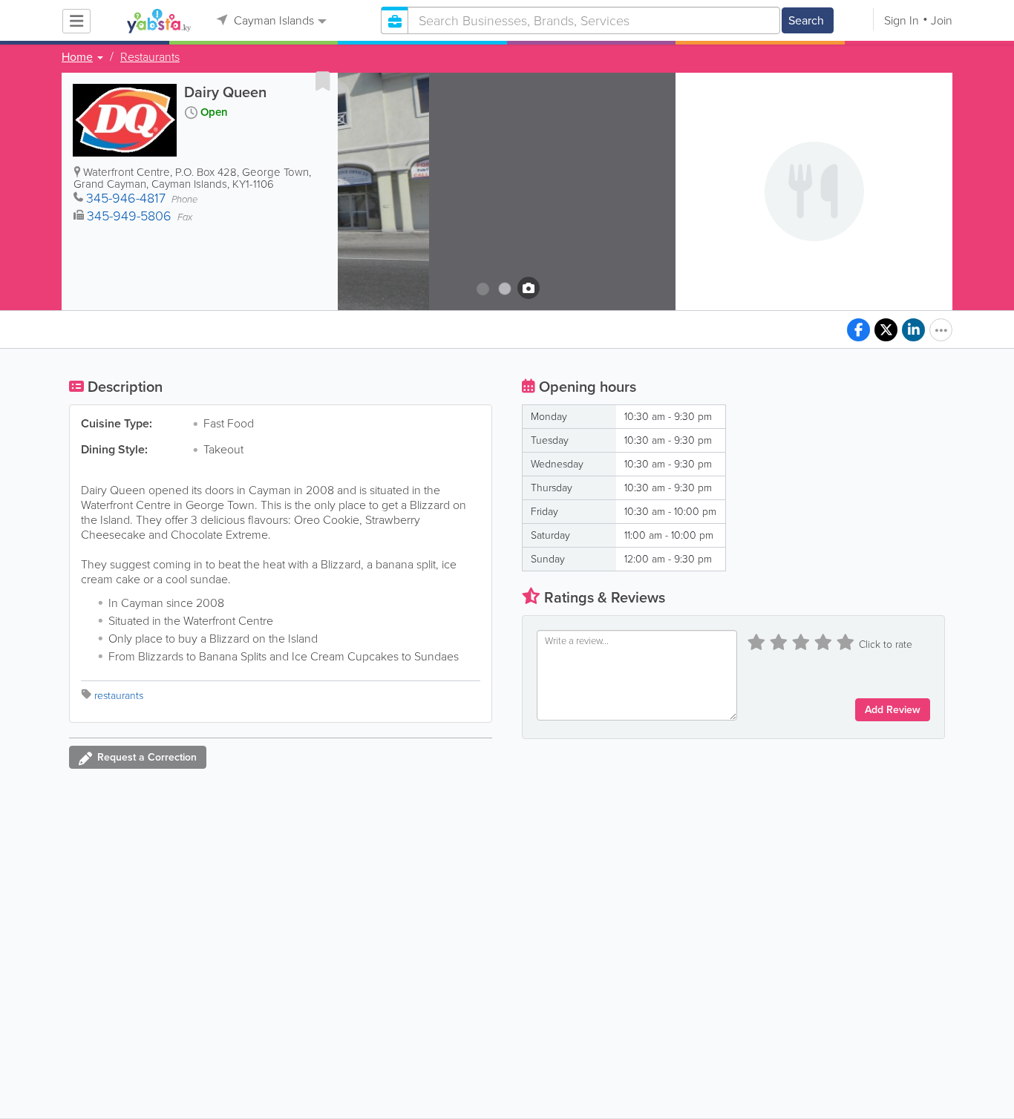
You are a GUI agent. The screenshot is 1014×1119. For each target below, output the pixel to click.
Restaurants (150, 57)
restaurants (118, 695)
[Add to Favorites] (322, 81)
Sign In (901, 20)
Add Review (892, 710)
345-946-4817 (126, 198)
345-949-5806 (129, 216)
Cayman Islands (272, 20)
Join (941, 20)
